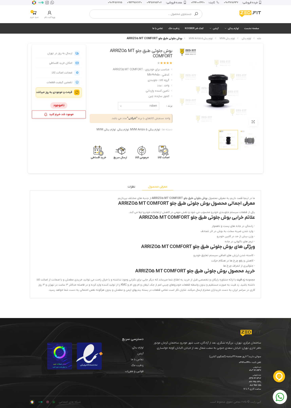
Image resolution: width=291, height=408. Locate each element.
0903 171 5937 (255, 370)
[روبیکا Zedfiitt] (33, 2)
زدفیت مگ (174, 28)
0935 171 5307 (255, 378)
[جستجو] (196, 14)
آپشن (216, 28)
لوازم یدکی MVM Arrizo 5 (200, 38)
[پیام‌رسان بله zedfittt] (40, 2)
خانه (259, 38)
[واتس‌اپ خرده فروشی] (51, 3)
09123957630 (134, 2)
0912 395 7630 (255, 382)
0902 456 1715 (255, 385)
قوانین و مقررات (134, 371)
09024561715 (115, 2)
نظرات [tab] (131, 187)
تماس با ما (157, 28)
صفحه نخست (251, 28)
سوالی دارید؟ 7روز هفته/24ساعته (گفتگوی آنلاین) (235, 356)
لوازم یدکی (233, 28)
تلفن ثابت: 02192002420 (250, 362)
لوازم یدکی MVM (227, 38)
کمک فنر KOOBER (194, 28)
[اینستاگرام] (46, 3)
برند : (169, 106)
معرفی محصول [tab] (157, 187)
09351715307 (154, 2)
